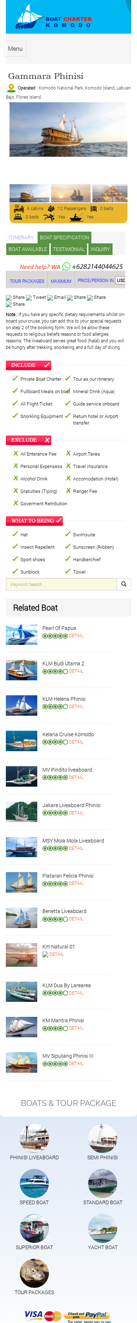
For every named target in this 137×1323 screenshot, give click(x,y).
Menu (15, 48)
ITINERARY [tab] (21, 237)
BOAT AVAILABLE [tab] (27, 249)
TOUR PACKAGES (34, 1292)
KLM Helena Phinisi (63, 698)
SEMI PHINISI (102, 1157)
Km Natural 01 (58, 946)
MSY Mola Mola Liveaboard (73, 840)
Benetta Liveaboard (64, 911)
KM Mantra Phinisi (63, 1020)
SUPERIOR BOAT (34, 1247)
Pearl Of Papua (59, 627)
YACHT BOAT (103, 1247)
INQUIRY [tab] (100, 249)
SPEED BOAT (34, 1202)
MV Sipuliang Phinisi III (68, 1055)
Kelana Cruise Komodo (68, 734)
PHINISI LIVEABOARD (34, 1157)
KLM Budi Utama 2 (63, 663)
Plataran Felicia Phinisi (68, 875)
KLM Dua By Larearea (66, 985)
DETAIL (76, 635)
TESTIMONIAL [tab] (69, 249)
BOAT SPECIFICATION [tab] (64, 237)
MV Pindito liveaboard (67, 769)
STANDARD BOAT (102, 1202)
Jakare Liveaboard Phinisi (71, 805)
